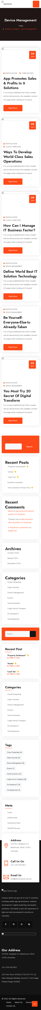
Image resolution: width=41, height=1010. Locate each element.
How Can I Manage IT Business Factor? (19, 228)
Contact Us (10, 1006)
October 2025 (13, 553)
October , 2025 (13, 658)
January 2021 (12, 558)
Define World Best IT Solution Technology (20, 274)
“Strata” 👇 (12, 472)
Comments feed (13, 823)
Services (29, 1002)
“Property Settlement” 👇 (18, 466)
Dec (32, 366)
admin (10, 511)
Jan (32, 56)
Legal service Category (16, 608)
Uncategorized (13, 619)
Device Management (14, 266)
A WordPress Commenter (18, 527)
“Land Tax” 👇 (13, 477)
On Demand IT (13, 614)
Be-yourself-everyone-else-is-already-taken (17, 322)
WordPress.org (13, 828)
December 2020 (14, 563)
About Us (18, 1002)
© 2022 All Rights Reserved (13, 999)
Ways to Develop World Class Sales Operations (18, 156)
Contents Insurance (15, 482)
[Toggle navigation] (36, 4)
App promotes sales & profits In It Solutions (19, 83)
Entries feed (12, 817)
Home (21, 26)
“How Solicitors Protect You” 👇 (20, 487)
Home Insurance (13, 603)
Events (10, 598)
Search (7, 441)
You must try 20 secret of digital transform (17, 395)
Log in (9, 812)
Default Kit (12, 531)
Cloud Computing (13, 147)
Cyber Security (28, 73)
